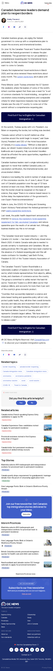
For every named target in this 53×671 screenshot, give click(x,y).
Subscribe (48, 3)
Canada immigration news (12, 371)
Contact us (25, 655)
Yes (20, 403)
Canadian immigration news (36, 371)
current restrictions (25, 76)
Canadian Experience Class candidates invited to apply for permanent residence (19, 426)
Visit (28, 621)
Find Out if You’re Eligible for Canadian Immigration (26, 117)
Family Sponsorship (8, 624)
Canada (4, 618)
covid (23, 381)
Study (29, 618)
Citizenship (5, 481)
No (32, 403)
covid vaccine (34, 381)
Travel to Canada (20, 385)
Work (3, 627)
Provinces (5, 470)
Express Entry (6, 420)
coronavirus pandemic (23, 376)
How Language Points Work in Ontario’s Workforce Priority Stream (17, 541)
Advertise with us (33, 637)
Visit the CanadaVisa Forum (27, 645)
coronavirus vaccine (10, 381)
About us (4, 634)
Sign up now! (26, 594)
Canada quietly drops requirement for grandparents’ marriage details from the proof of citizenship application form (26, 476)
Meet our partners (34, 634)
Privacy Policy (47, 668)
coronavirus (7, 376)
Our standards (6, 637)
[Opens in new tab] (11, 650)
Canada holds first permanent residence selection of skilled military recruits (17, 448)
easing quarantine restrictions (18, 211)
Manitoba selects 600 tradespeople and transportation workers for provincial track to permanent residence (23, 466)
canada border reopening (29, 367)
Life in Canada (32, 624)
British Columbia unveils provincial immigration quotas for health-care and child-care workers (20, 553)
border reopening (9, 367)
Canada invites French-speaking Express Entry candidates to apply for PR (19, 415)
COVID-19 (6, 385)
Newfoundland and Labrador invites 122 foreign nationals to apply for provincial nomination (20, 563)
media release (21, 145)
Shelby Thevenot (13, 19)
